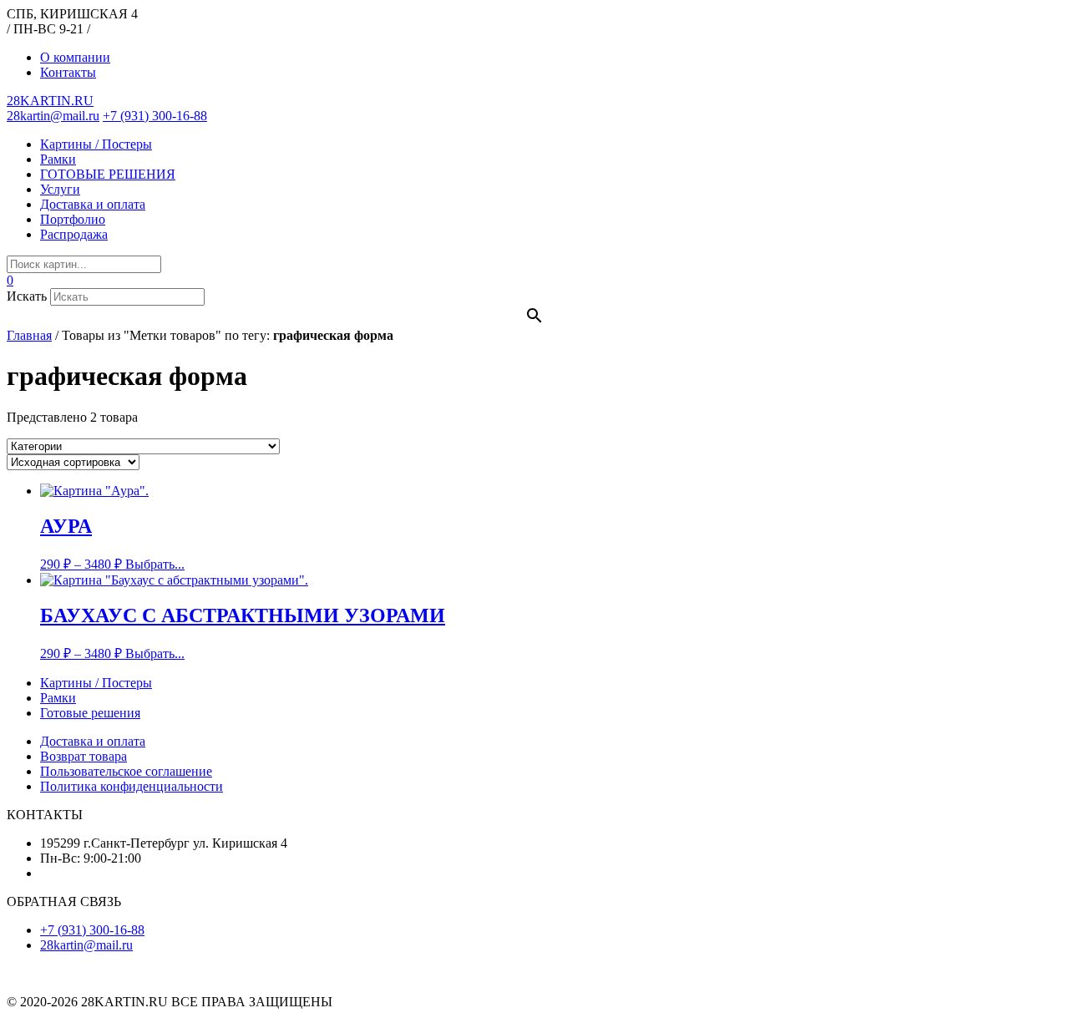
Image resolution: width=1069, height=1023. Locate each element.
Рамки (58, 159)
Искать (27, 296)
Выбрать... (155, 564)
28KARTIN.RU (50, 101)
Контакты (68, 72)
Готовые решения (90, 713)
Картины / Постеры (96, 144)
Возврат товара (83, 756)
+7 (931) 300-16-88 (155, 116)
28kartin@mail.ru (53, 116)
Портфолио (72, 219)
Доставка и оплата (92, 204)
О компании (75, 57)
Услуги (60, 189)
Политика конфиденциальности (131, 786)
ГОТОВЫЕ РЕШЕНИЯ (107, 174)
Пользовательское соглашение (126, 771)
